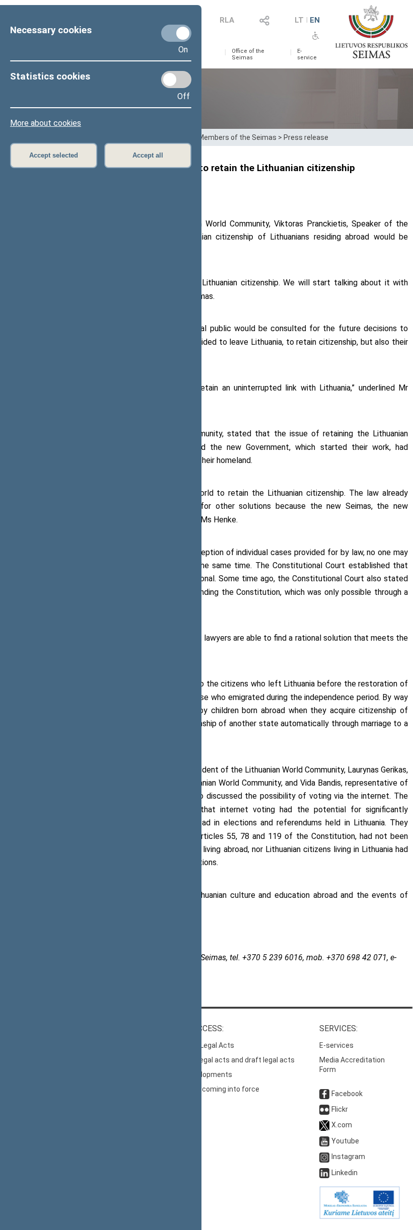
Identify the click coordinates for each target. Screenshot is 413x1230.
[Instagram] (324, 1156)
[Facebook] (324, 1094)
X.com (341, 1125)
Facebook (347, 1094)
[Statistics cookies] (176, 79)
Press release (306, 137)
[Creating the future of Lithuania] (359, 1216)
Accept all (147, 155)
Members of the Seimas (237, 137)
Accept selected (53, 155)
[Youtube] (324, 1141)
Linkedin (344, 1173)
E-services (336, 1045)
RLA (227, 20)
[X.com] (324, 1125)
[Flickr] (324, 1109)
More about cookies (45, 123)
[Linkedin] (324, 1173)
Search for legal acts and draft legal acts (228, 1060)
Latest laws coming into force (210, 1089)
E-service (307, 54)
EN (315, 20)
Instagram (348, 1156)
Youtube (345, 1141)
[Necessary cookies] (176, 33)
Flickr (339, 1109)
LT (299, 20)
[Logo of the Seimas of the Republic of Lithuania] (371, 31)
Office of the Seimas (248, 54)
